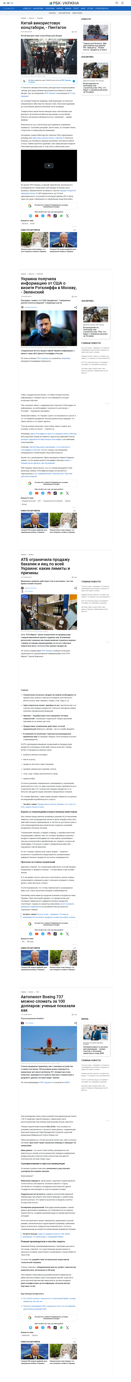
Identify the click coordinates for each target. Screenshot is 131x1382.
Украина (67, 501)
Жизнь (68, 8)
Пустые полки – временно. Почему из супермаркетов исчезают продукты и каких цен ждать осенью (95, 350)
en (8, 3)
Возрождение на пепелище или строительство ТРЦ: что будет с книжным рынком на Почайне (95, 87)
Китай (32, 223)
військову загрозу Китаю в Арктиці (47, 138)
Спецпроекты (101, 8)
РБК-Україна (49, 93)
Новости (27, 8)
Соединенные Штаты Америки (53, 501)
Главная (23, 18)
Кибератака (26, 1335)
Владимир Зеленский (28, 501)
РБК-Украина (42, 358)
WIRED (67, 1082)
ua (4, 3)
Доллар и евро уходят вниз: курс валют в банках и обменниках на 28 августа (94, 371)
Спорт (76, 8)
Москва (24, 504)
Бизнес (60, 8)
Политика (50, 8)
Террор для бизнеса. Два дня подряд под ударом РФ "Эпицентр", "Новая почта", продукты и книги (95, 46)
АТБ (23, 941)
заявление (65, 358)
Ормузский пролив (64, 13)
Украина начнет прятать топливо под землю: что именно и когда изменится (95, 357)
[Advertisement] (49, 377)
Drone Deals (52, 13)
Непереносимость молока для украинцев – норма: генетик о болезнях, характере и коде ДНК (95, 1050)
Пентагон (25, 223)
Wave (83, 8)
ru (12, 3)
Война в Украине (77, 13)
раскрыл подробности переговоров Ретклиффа (41, 439)
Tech (37, 992)
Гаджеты (35, 1335)
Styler (90, 8)
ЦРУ (39, 501)
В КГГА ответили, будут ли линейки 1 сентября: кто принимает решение (94, 363)
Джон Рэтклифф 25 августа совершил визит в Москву (53, 434)
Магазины (30, 941)
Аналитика (38, 8)
